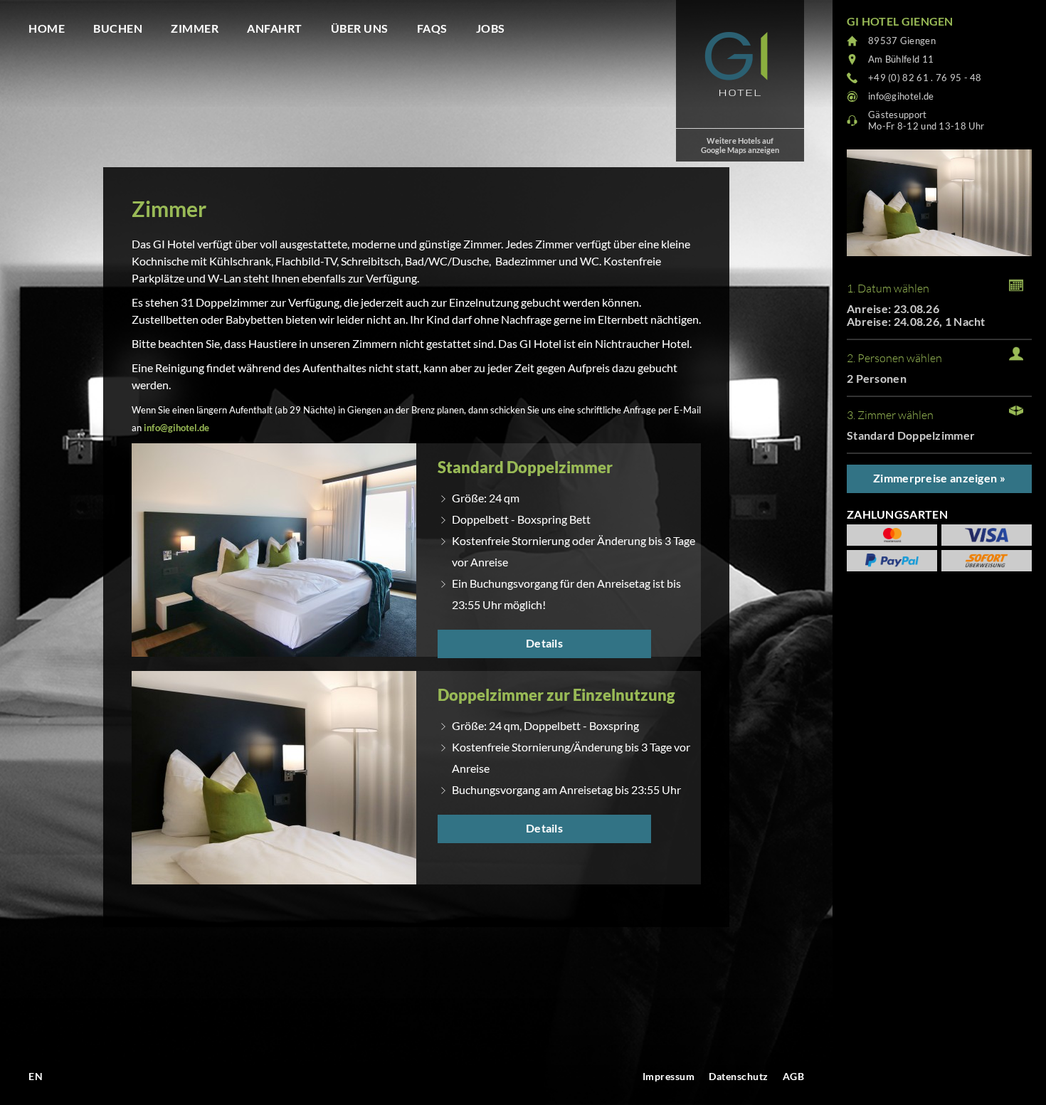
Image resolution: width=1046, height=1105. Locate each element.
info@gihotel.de (176, 427)
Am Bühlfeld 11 (901, 59)
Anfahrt (274, 28)
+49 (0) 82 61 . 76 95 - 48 (925, 77)
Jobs (490, 28)
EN (35, 1076)
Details (544, 643)
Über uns (360, 28)
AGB (794, 1076)
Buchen (117, 28)
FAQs (432, 28)
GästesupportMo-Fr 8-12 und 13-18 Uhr (926, 120)
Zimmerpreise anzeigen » (939, 478)
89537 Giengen (902, 40)
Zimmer (194, 28)
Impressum (669, 1076)
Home (46, 28)
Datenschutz (738, 1076)
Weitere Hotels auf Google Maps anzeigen (740, 145)
